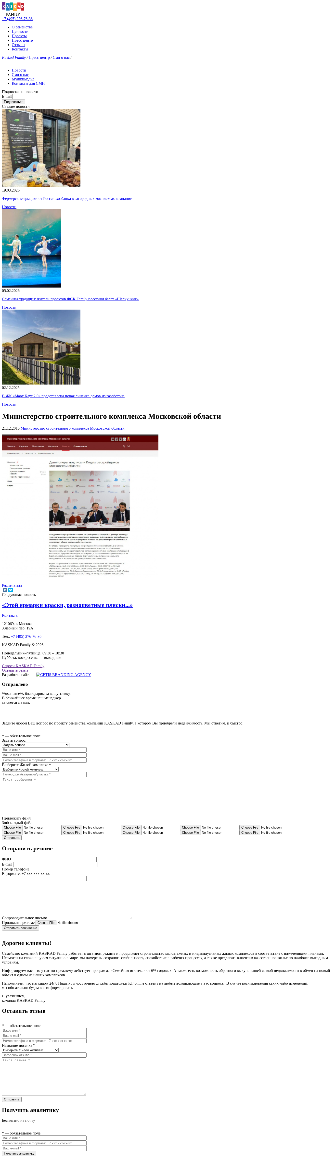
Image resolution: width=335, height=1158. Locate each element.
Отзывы (18, 45)
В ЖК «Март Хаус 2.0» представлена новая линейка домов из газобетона (63, 396)
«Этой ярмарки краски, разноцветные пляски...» (67, 605)
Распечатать (12, 585)
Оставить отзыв (15, 670)
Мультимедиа (23, 79)
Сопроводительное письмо (24, 918)
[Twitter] (10, 590)
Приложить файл (16, 818)
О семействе (22, 27)
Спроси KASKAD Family (23, 666)
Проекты (19, 36)
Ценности (20, 31)
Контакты (20, 49)
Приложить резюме (18, 922)
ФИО (6, 859)
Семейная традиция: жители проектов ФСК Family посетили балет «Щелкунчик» (70, 299)
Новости (19, 70)
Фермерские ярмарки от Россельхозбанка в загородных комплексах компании (67, 198)
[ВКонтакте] (5, 590)
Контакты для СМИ (28, 83)
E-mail (7, 96)
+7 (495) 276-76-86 (17, 19)
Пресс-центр (22, 40)
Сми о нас (61, 57)
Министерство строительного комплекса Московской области (73, 428)
